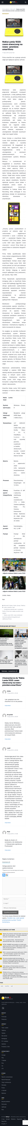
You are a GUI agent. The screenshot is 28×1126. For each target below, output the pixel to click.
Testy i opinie (5, 1027)
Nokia (14, 605)
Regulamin (19, 1119)
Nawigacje (4, 1038)
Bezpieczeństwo (6, 1101)
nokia (5, 607)
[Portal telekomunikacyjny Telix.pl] (14, 2)
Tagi (25, 1119)
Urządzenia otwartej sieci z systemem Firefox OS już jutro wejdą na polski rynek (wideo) (12, 611)
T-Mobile (4, 1060)
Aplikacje (4, 1107)
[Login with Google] (7, 875)
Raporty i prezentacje (7, 1077)
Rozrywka (4, 1104)
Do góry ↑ (4, 1123)
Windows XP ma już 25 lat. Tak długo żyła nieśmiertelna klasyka (6, 661)
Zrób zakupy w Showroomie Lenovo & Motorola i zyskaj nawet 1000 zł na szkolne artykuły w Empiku (14, 967)
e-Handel (4, 1090)
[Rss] (3, 1008)
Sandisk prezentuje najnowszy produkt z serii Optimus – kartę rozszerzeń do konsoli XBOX (21, 663)
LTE (2, 1068)
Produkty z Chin (6, 1046)
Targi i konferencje (6, 1082)
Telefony (23, 605)
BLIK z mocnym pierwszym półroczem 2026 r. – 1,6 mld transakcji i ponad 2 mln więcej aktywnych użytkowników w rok (15, 953)
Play (3, 1057)
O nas (3, 1119)
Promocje (4, 1016)
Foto (3, 1109)
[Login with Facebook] (3, 875)
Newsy (11, 605)
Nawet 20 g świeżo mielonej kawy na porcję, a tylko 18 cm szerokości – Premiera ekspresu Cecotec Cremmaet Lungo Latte (15, 935)
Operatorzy (5, 1051)
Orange (3, 1055)
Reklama (4, 1093)
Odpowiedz (8, 705)
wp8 (13, 607)
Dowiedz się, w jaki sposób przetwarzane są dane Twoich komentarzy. (13, 920)
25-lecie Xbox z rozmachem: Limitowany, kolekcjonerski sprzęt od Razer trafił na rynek (6, 642)
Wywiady (4, 1085)
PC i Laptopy (5, 1041)
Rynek (4, 1073)
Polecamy (4, 1019)
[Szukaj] (25, 2)
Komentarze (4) (6, 862)
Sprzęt (18, 605)
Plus (3, 1063)
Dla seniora (4, 1035)
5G (2, 1065)
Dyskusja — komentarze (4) (9, 671)
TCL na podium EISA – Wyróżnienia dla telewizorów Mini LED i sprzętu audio (13, 940)
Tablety (3, 1033)
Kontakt (8, 1119)
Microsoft (12, 9)
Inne (3, 1097)
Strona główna (5, 9)
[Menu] (2, 2)
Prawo (3, 1087)
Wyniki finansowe (6, 1079)
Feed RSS (4, 1121)
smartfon (9, 607)
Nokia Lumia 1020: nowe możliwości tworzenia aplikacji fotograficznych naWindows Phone (12, 617)
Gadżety (4, 1044)
